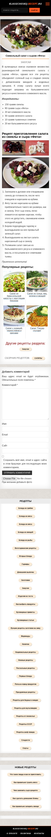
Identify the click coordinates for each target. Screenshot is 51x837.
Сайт (4, 445)
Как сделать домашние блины (25, 798)
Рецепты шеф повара (25, 732)
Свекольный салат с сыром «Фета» (25, 56)
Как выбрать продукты (25, 604)
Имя (4, 424)
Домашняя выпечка (25, 572)
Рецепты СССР (25, 724)
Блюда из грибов (25, 508)
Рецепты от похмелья (25, 716)
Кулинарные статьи (25, 620)
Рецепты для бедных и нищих (25, 700)
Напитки (25, 644)
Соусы (25, 748)
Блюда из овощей (25, 532)
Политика (25, 833)
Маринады (25, 636)
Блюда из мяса (25, 516)
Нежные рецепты (25, 660)
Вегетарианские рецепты (25, 548)
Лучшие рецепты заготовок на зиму (25, 628)
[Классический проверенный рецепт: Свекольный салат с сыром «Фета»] (25, 35)
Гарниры (25, 564)
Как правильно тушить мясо (25, 782)
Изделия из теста (25, 596)
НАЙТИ (34, 10)
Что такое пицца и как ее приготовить (25, 774)
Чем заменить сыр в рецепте (25, 790)
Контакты (39, 833)
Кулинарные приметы (25, 612)
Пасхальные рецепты (25, 668)
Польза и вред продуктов (25, 684)
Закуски (26, 62)
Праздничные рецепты (25, 692)
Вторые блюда (25, 556)
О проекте (12, 833)
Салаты (38, 358)
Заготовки (25, 580)
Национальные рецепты (25, 652)
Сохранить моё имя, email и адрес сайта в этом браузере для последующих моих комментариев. (25, 463)
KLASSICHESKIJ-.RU (25, 3)
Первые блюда (25, 676)
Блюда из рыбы (25, 540)
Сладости (25, 740)
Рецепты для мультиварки (25, 708)
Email (5, 434)
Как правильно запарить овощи (25, 806)
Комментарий (10, 385)
